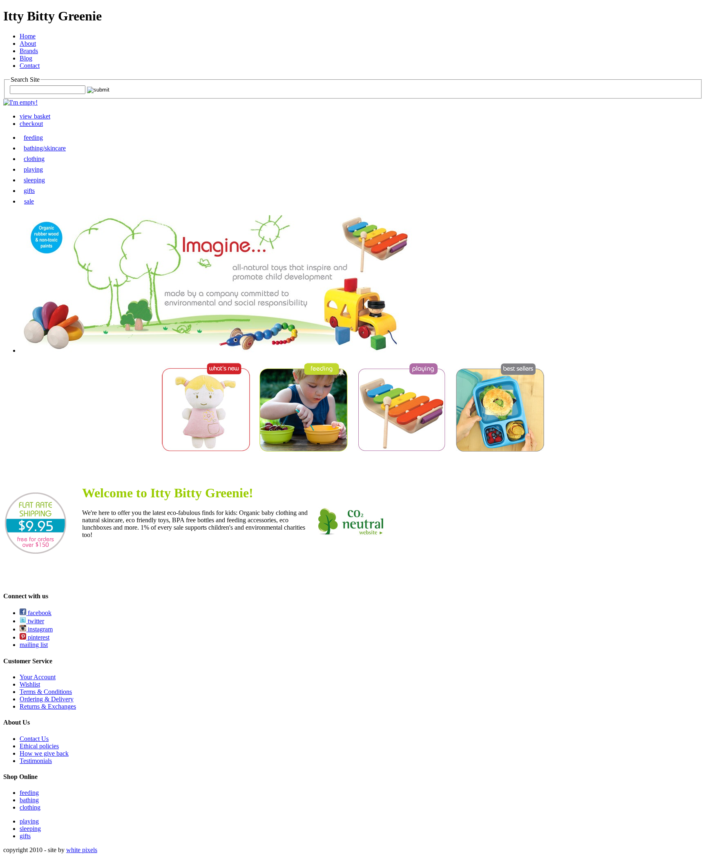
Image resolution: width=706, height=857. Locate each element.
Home (28, 36)
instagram (39, 629)
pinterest (37, 637)
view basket (35, 116)
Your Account (38, 677)
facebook (38, 612)
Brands (29, 50)
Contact (30, 65)
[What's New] (205, 449)
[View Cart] (20, 102)
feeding (33, 137)
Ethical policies (39, 746)
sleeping (34, 180)
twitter (35, 621)
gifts (29, 190)
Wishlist (30, 684)
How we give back (44, 753)
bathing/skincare (45, 148)
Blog (26, 58)
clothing (34, 158)
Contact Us (34, 738)
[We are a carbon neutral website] (351, 533)
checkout (31, 123)
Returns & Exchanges (48, 706)
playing (33, 169)
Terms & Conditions (46, 691)
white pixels (81, 849)
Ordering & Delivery (47, 699)
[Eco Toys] (402, 450)
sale (29, 201)
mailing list (34, 644)
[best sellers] (500, 449)
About (28, 43)
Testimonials (36, 760)
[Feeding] (303, 449)
